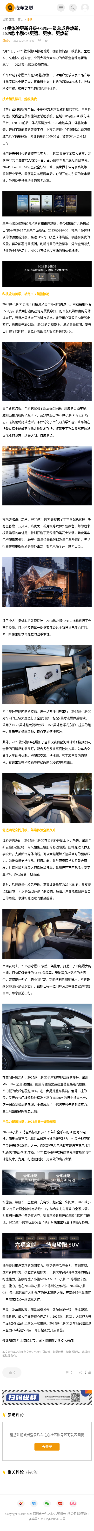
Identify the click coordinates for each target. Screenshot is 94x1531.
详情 (29, 19)
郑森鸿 (6, 40)
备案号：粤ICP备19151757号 (47, 1519)
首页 (20, 19)
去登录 (47, 1447)
